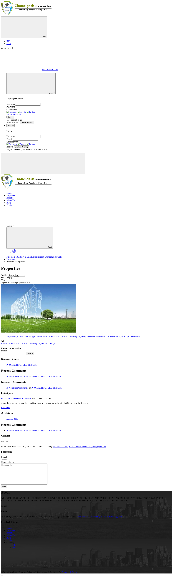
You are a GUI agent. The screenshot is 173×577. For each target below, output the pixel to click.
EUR (8, 43)
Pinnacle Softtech (69, 572)
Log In (17, 147)
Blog (8, 203)
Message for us (7, 462)
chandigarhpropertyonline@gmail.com (110, 516)
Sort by (4, 275)
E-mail (9, 139)
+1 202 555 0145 (76, 446)
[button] (12, 112)
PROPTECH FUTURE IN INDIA (21, 365)
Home (9, 193)
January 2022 (12, 419)
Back (50, 247)
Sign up (25, 147)
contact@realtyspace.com (95, 446)
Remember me (16, 120)
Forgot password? (14, 114)
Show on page (7, 277)
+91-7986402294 (85, 516)
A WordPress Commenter (17, 376)
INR (44, 36)
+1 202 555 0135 (60, 446)
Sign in (10, 117)
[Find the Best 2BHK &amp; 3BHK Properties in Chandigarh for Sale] (26, 15)
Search (4, 351)
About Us (10, 200)
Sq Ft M (7, 49)
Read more (5, 407)
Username (10, 104)
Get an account (27, 123)
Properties (10, 195)
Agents (9, 198)
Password (10, 107)
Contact (9, 205)
